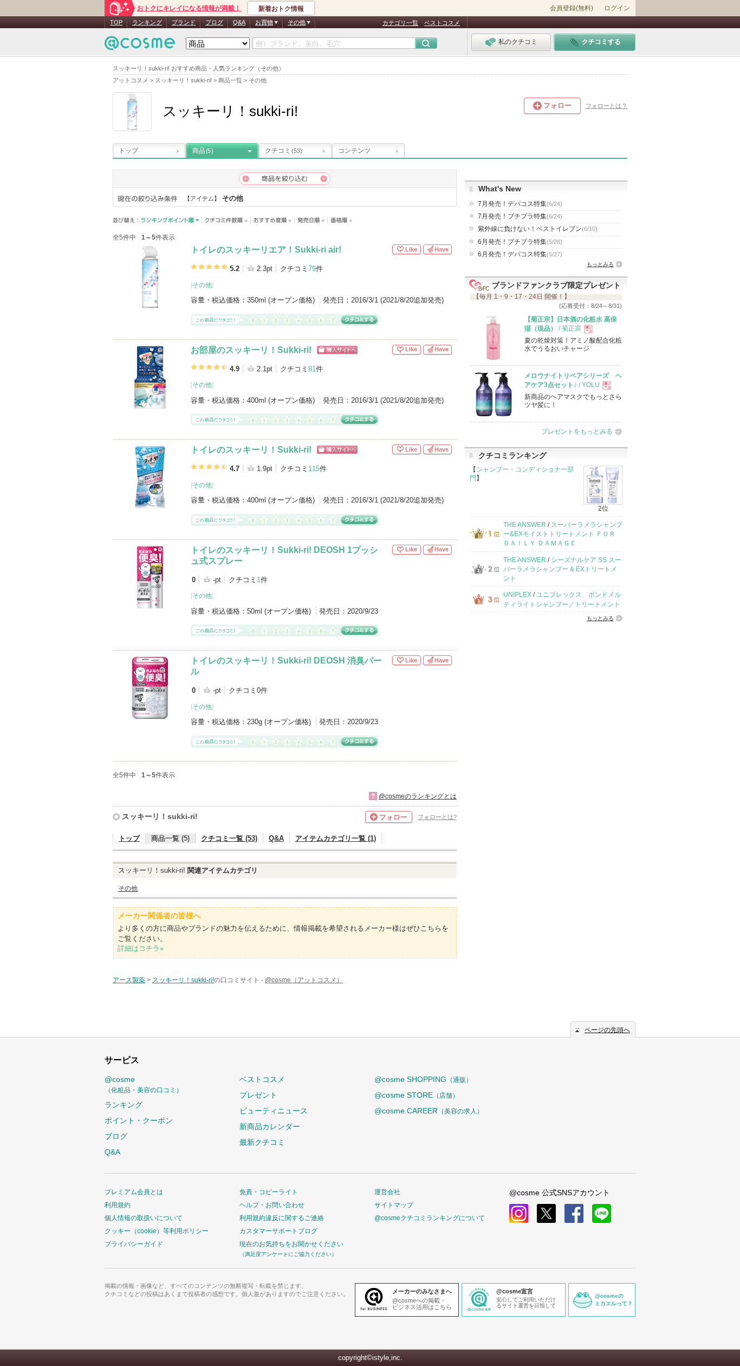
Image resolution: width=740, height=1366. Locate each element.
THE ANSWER (524, 525)
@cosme (144, 1084)
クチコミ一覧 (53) (229, 838)
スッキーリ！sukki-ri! (160, 816)
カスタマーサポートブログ (278, 1231)
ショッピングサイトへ (337, 350)
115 (314, 469)
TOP (116, 22)
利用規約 (118, 1205)
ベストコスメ (442, 23)
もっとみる (600, 264)
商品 (202, 150)
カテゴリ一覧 (400, 23)
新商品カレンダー (269, 1126)
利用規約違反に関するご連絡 (281, 1218)
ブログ (214, 22)
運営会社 (387, 1192)
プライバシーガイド (134, 1244)
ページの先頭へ (607, 1030)
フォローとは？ (606, 105)
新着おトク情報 (281, 8)
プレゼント (258, 1095)
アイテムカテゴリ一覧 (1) (335, 838)
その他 (202, 285)
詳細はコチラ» (141, 948)
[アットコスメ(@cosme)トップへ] (140, 46)
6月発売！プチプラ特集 (520, 242)
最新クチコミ (262, 1142)
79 (312, 269)
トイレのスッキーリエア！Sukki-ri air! (266, 249)
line (601, 1213)
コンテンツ (354, 150)
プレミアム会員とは (134, 1192)
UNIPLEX (517, 594)
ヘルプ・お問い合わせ (271, 1205)
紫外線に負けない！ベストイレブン (538, 229)
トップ (128, 150)
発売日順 (311, 220)
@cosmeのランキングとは (418, 796)
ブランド (184, 22)
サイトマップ (393, 1205)
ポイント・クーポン (139, 1120)
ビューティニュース (273, 1110)
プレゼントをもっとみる (577, 431)
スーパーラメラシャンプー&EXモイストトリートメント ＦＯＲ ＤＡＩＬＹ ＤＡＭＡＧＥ (562, 534)
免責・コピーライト (268, 1192)
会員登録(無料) (571, 8)
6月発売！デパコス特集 (520, 254)
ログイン (617, 8)
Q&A (239, 22)
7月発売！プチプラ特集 (520, 216)
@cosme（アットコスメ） (304, 980)
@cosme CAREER (428, 1110)
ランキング (147, 22)
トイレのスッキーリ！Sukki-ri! (251, 449)
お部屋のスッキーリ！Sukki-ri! (251, 350)
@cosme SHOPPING (423, 1079)
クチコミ (283, 150)
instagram (518, 1213)
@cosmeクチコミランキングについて (429, 1218)
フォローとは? (437, 817)
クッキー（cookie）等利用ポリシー (157, 1231)
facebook (573, 1213)
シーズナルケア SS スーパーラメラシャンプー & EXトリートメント (562, 569)
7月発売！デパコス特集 (520, 204)
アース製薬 (129, 980)
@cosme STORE (416, 1095)
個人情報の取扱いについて (144, 1218)
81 (312, 369)
